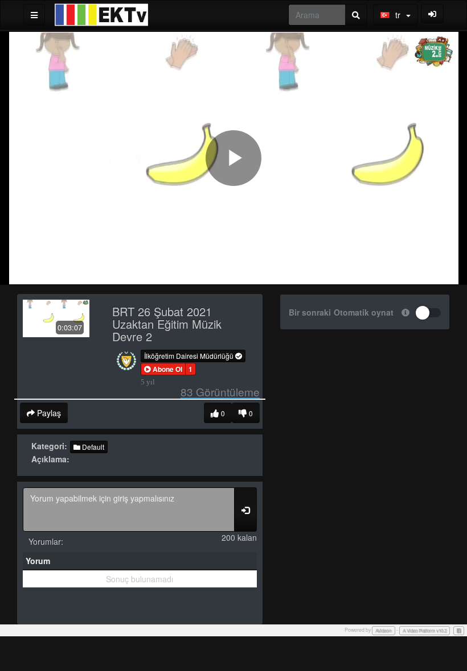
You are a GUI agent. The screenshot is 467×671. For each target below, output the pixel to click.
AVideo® (383, 630)
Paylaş (48, 413)
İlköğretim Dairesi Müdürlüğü (189, 356)
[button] (163, 369)
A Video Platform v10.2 (424, 630)
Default (92, 447)
